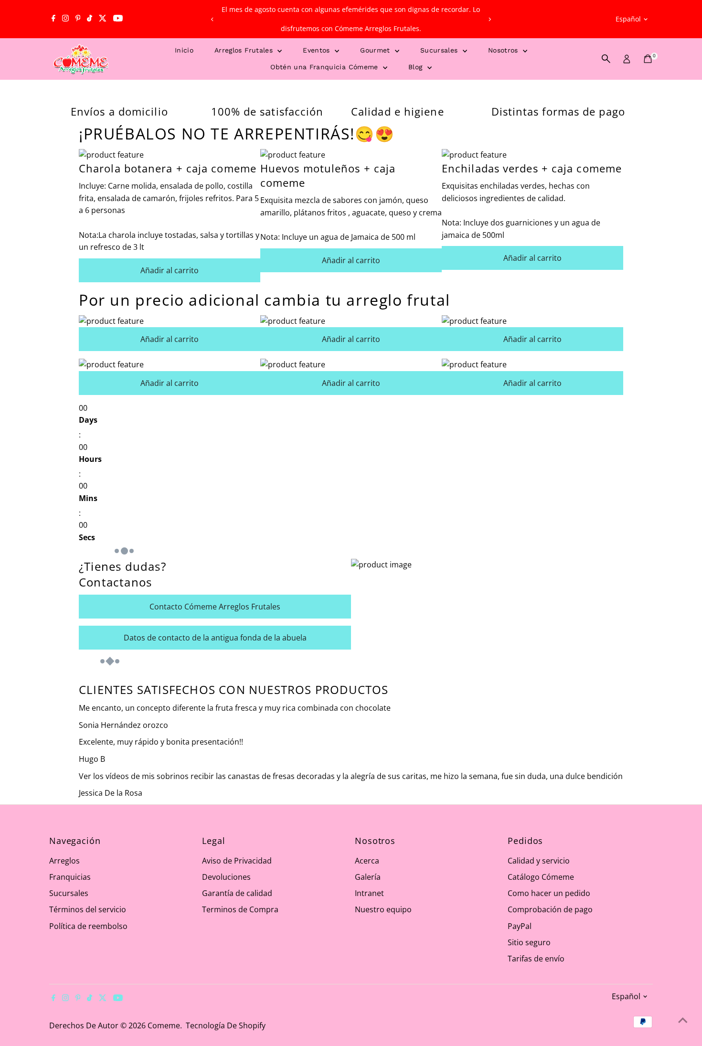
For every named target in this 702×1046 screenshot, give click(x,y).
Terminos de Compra (240, 909)
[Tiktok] (90, 19)
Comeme (164, 1025)
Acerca (367, 860)
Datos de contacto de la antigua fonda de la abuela (215, 637)
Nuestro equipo (383, 909)
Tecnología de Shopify (226, 1025)
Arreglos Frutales (244, 50)
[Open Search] (606, 58)
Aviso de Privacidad (237, 860)
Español (628, 18)
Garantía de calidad (237, 893)
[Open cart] (648, 58)
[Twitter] (102, 19)
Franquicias (70, 877)
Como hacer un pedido (549, 893)
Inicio (184, 50)
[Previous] (212, 19)
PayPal (520, 926)
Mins (88, 498)
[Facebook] (53, 19)
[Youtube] (118, 19)
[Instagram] (65, 19)
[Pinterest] (78, 19)
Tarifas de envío (536, 958)
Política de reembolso (88, 926)
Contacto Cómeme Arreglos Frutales (214, 606)
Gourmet (376, 50)
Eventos (317, 50)
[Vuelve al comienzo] (682, 1019)
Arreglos (64, 860)
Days (88, 420)
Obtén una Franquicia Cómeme (325, 67)
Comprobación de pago (550, 909)
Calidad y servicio (539, 860)
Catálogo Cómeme (541, 877)
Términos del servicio (87, 909)
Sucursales (440, 50)
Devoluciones (226, 877)
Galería (368, 877)
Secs (87, 537)
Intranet (369, 893)
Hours (90, 459)
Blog (416, 67)
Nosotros (504, 50)
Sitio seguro (529, 942)
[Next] (489, 19)
